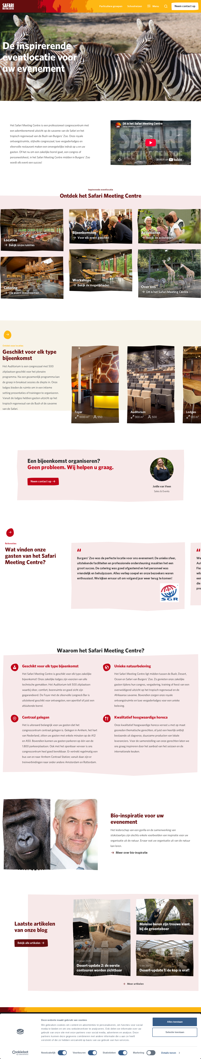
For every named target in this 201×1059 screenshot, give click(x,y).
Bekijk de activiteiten (159, 238)
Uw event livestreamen (24, 293)
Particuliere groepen (110, 6)
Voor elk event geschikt (93, 238)
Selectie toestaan (175, 1032)
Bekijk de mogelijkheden (93, 285)
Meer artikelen (135, 983)
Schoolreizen (134, 6)
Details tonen (168, 1052)
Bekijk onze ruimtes (22, 245)
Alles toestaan (175, 1021)
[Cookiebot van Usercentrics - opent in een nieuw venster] (20, 1052)
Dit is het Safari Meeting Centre (167, 292)
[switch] (92, 1052)
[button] (153, 6)
